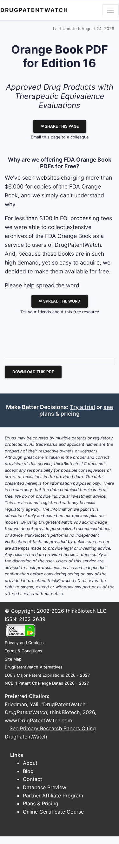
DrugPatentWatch (34, 10)
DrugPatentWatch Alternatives (34, 667)
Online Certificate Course (53, 812)
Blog (28, 771)
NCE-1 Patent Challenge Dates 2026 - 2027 (47, 683)
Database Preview (44, 787)
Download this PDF (33, 371)
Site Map (13, 659)
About (30, 763)
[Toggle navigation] (110, 10)
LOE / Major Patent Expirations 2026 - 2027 (47, 675)
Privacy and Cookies (24, 642)
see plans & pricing (76, 410)
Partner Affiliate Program (53, 795)
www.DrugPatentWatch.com (38, 720)
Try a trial (82, 407)
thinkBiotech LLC (86, 611)
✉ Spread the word (59, 301)
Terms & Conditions (23, 651)
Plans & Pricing (40, 803)
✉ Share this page (60, 126)
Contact (32, 779)
